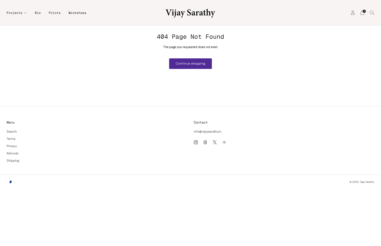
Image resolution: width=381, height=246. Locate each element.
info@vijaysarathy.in (207, 131)
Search (12, 131)
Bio (38, 13)
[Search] (372, 12)
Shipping (13, 161)
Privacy (12, 146)
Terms (11, 139)
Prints (55, 13)
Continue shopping (190, 63)
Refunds (13, 153)
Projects (14, 13)
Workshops (77, 13)
